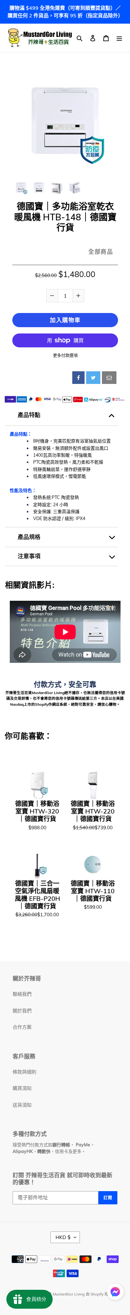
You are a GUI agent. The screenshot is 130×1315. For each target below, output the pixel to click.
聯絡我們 (22, 994)
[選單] (119, 38)
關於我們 (22, 1011)
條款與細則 (24, 1072)
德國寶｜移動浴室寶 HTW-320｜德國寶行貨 (37, 811)
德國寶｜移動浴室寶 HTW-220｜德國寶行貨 (93, 811)
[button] (115, 1292)
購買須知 (22, 1088)
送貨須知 (22, 1105)
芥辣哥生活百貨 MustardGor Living (55, 1294)
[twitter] (93, 377)
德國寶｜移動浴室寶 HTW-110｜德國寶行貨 (93, 891)
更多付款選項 (65, 355)
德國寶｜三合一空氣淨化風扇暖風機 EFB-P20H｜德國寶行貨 (37, 895)
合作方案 (22, 1027)
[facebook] (78, 377)
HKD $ (63, 1237)
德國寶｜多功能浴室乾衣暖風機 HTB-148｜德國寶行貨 (65, 217)
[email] (109, 377)
